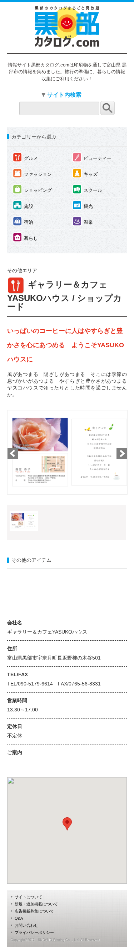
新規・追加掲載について (36, 904)
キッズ (85, 173)
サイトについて (28, 897)
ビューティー (92, 157)
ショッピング (32, 189)
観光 (83, 205)
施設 (23, 205)
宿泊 (23, 221)
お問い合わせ (26, 925)
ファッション (32, 173)
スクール (87, 189)
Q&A (19, 918)
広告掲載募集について (34, 911)
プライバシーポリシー (34, 932)
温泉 (83, 221)
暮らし (25, 237)
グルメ (25, 157)
